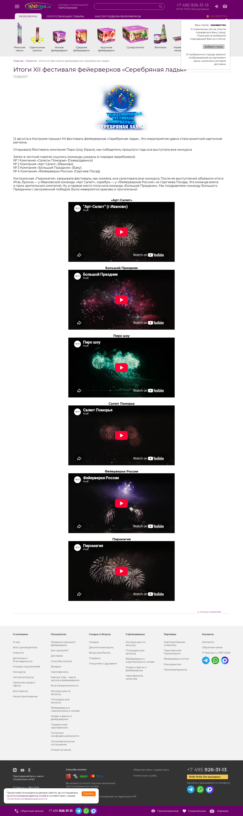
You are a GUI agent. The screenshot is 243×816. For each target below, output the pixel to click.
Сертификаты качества (134, 677)
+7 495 (207, 770)
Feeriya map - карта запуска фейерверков (65, 679)
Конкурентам (172, 664)
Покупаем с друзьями (103, 663)
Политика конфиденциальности (65, 734)
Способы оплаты (61, 661)
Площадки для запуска (60, 701)
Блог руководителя (25, 647)
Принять (89, 793)
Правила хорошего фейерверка (63, 643)
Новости (18, 652)
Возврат (56, 666)
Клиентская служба (145, 775)
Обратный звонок (32, 810)
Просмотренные (168, 810)
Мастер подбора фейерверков (118, 16)
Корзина (222, 810)
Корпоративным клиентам (174, 643)
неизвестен (218, 16)
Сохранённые (197, 810)
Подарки (95, 658)
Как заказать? (60, 650)
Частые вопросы (23, 677)
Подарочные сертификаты (59, 726)
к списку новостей (209, 611)
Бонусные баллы (99, 652)
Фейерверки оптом (176, 658)
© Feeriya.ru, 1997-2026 (216, 652)
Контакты (208, 641)
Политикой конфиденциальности (27, 798)
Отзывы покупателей (26, 666)
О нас (16, 641)
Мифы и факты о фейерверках (61, 718)
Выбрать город (214, 46)
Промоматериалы (175, 669)
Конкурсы (19, 671)
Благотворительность (64, 685)
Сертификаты (59, 671)
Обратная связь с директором (151, 769)
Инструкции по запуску (61, 692)
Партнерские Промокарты (172, 652)
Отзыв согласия (61, 749)
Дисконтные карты (101, 647)
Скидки (94, 641)
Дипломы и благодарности (22, 660)
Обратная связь (212, 647)
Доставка (57, 655)
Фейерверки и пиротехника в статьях (65, 709)
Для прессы (20, 691)
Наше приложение (25, 696)
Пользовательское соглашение (63, 743)
